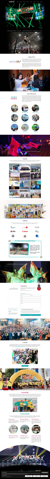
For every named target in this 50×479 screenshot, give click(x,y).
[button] (14, 168)
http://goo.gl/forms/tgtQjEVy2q (12, 314)
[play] (17, 181)
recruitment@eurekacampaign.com (20, 346)
